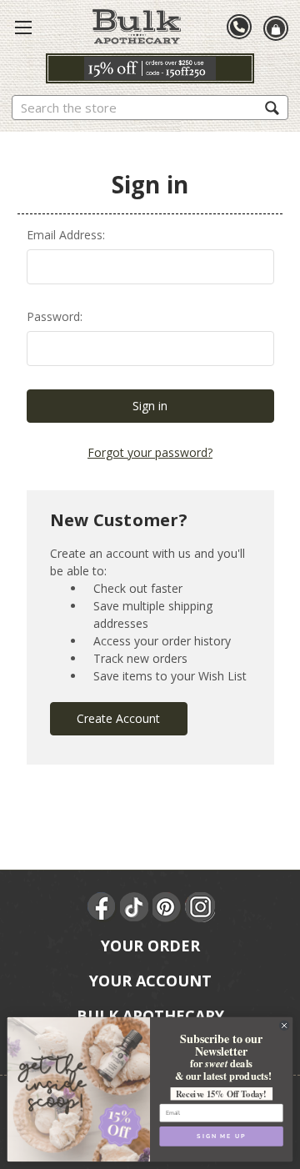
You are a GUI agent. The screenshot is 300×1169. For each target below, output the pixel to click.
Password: (54, 316)
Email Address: (66, 235)
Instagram (200, 907)
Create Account (118, 718)
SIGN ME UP (221, 1136)
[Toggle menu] (23, 26)
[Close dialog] (284, 1025)
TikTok (135, 907)
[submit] (272, 107)
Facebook (103, 907)
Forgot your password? (150, 452)
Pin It (167, 907)
